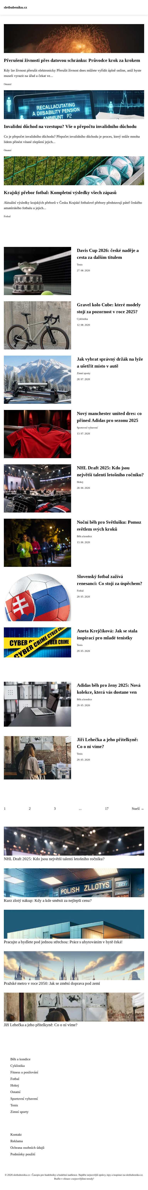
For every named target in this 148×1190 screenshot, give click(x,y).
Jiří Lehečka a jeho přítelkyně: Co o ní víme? (40, 1025)
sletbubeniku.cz (15, 7)
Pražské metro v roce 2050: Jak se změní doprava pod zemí (52, 983)
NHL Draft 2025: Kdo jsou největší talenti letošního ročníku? (54, 859)
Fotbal (7, 216)
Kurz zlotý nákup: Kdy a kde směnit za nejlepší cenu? (48, 900)
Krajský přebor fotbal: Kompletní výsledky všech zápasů (60, 192)
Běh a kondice (84, 536)
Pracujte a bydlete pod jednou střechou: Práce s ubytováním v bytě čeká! (63, 942)
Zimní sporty (83, 373)
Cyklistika (82, 319)
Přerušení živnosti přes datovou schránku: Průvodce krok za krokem (72, 60)
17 (106, 808)
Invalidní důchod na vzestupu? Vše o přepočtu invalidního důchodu (70, 126)
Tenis (79, 264)
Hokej (80, 482)
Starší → (138, 808)
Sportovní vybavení (87, 427)
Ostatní (7, 84)
